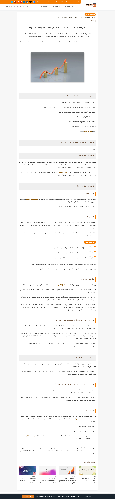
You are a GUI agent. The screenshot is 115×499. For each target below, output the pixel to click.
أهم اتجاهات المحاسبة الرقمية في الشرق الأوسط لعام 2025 (28, 481)
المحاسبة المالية (90, 14)
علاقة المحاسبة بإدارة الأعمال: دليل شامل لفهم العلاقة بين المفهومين (73, 248)
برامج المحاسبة (57, 6)
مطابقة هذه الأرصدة (32, 199)
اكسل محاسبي (34, 6)
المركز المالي (88, 131)
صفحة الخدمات (28, 496)
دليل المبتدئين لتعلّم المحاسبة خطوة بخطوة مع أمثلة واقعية (67, 481)
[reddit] (18, 2)
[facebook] (33, 2)
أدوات (17, 6)
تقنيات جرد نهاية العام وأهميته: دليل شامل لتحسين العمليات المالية (74, 258)
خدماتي (72, 1)
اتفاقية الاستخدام (52, 1)
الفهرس (44, 1)
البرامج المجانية (45, 6)
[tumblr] (27, 2)
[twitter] (30, 2)
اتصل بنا (37, 1)
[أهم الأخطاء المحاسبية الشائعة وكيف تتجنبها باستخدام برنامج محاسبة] (47, 470)
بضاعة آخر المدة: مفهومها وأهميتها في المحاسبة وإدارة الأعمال (75, 253)
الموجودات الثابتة (64, 172)
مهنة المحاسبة (24, 6)
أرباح (77, 419)
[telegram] (12, 2)
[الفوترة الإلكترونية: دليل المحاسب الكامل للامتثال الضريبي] (87, 470)
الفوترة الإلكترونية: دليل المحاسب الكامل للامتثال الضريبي (88, 481)
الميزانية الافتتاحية (30, 436)
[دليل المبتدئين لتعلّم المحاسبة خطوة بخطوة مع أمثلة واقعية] (67, 470)
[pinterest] (21, 2)
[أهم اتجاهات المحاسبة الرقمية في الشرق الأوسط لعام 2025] (27, 470)
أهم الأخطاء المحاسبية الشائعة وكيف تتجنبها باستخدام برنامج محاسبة (48, 481)
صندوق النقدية (62, 285)
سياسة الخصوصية (63, 1)
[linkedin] (24, 2)
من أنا (77, 1)
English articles (10, 6)
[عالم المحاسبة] (90, 5)
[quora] (15, 2)
